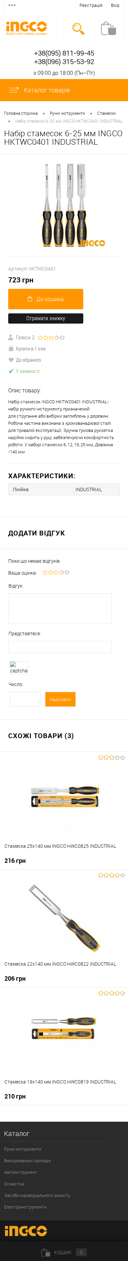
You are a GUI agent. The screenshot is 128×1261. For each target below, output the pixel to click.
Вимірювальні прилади (27, 1160)
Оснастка (14, 1184)
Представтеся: (25, 633)
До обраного (28, 359)
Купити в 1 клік (31, 348)
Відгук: (16, 585)
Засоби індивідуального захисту (37, 1195)
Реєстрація (91, 5)
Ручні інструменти (22, 1149)
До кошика (50, 299)
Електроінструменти (25, 1207)
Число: (16, 684)
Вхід (115, 5)
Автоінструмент (20, 1172)
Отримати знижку (45, 318)
